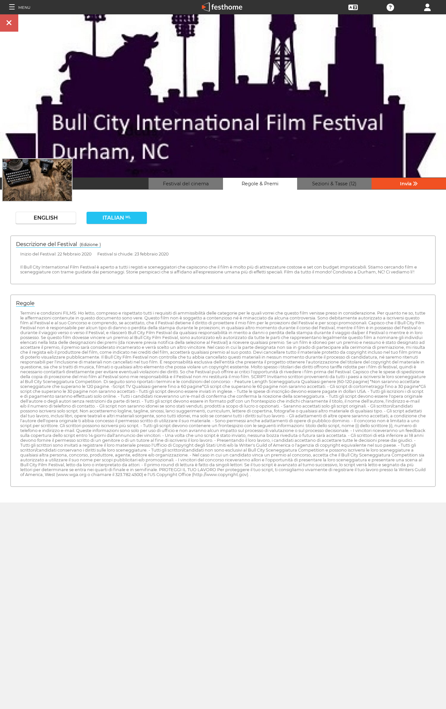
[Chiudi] (9, 23)
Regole (25, 303)
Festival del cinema (186, 184)
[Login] (427, 6)
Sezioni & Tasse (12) (334, 184)
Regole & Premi (260, 184)
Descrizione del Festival (58, 244)
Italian (117, 218)
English (46, 218)
